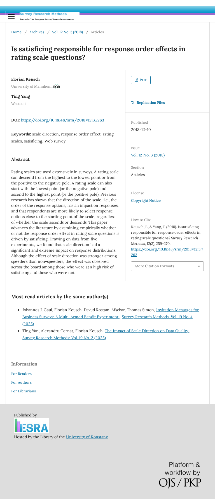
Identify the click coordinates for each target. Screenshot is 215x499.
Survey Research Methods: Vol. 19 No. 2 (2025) (64, 337)
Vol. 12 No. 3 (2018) (67, 32)
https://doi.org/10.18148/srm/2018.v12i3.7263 (62, 120)
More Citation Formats (154, 266)
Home (16, 32)
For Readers (21, 373)
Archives (36, 32)
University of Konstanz (87, 436)
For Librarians (23, 391)
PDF (143, 80)
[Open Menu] (11, 16)
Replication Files (151, 102)
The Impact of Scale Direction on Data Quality (147, 330)
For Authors (21, 382)
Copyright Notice (146, 200)
